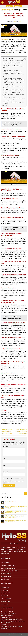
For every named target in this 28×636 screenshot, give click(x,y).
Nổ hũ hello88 (4, 595)
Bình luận (5, 446)
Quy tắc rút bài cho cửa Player (11, 70)
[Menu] (2, 2)
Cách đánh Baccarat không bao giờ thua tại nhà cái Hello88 (21, 431)
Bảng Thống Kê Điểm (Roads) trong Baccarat (14, 82)
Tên (4, 458)
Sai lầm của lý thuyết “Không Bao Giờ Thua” (14, 89)
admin (19, 21)
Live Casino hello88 (6, 598)
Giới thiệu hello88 (5, 562)
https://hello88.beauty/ (11, 613)
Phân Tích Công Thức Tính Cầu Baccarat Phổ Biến (13, 75)
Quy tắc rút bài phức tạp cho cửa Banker (13, 71)
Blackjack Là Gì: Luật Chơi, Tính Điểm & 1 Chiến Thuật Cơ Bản (6, 431)
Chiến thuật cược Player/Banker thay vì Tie (14, 90)
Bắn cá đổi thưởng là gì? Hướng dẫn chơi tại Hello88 (16, 507)
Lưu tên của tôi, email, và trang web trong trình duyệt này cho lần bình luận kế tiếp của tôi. (13, 481)
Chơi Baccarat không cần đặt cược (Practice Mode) (14, 103)
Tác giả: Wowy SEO (6, 573)
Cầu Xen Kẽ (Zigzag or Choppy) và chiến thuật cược (15, 80)
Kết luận (5, 105)
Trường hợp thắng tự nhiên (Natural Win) (13, 73)
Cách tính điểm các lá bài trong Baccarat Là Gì (15, 63)
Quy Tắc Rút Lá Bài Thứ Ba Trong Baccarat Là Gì (13, 67)
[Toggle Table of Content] (23, 58)
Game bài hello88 (5, 593)
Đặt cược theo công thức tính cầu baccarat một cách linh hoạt (15, 99)
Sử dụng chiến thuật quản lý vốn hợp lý (13, 92)
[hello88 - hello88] (14, 2)
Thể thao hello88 (5, 601)
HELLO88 (3, 9)
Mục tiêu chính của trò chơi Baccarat (13, 62)
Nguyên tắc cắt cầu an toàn (11, 84)
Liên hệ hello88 (5, 579)
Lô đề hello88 (4, 590)
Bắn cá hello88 (5, 587)
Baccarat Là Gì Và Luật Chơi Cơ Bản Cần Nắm (13, 60)
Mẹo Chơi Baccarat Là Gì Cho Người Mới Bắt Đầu (13, 95)
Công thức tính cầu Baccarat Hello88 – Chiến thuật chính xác (15, 516)
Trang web (5, 471)
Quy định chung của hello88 (8, 565)
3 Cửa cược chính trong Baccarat (12, 65)
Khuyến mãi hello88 (6, 576)
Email (4, 465)
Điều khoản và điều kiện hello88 (9, 570)
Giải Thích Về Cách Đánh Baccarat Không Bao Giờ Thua (13, 87)
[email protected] (9, 615)
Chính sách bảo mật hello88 (8, 568)
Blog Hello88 (10, 9)
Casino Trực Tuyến (10, 501)
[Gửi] (25, 493)
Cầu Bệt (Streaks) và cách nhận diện (13, 78)
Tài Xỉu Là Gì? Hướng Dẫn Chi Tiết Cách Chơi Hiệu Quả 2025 (15, 512)
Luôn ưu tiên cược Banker (10, 97)
